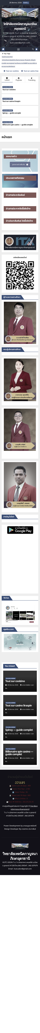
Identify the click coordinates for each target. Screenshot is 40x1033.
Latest (7, 80)
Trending (31, 80)
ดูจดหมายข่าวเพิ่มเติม (18, 164)
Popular (19, 80)
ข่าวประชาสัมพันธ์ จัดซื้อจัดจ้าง (19, 221)
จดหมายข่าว (11, 156)
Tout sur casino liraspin (11, 101)
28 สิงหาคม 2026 (13, 685)
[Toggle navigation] (18, 49)
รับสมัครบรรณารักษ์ (7, 57)
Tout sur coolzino (9, 89)
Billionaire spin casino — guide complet (17, 124)
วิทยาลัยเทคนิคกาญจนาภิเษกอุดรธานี (20, 26)
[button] (33, 49)
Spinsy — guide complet (11, 113)
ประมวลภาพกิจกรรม (15, 178)
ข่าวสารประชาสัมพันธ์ (7, 87)
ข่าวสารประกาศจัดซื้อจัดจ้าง (18, 208)
